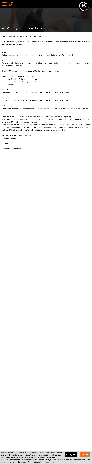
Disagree (70, 454)
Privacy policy (48, 462)
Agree (85, 454)
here (20, 149)
